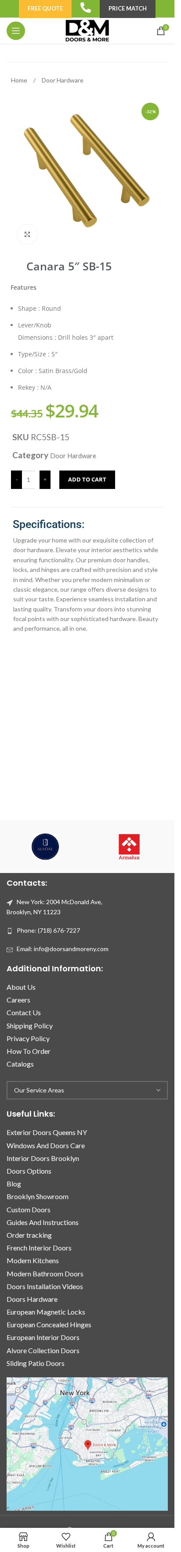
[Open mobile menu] (15, 31)
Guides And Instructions (43, 1222)
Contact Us (24, 1012)
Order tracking (29, 1235)
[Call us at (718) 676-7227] (85, 7)
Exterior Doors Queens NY (47, 1132)
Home (20, 80)
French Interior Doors (39, 1247)
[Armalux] (129, 847)
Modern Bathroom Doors (45, 1273)
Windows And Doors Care (46, 1145)
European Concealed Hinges (49, 1324)
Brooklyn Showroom (38, 1196)
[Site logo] (87, 30)
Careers (18, 999)
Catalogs (20, 1064)
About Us (21, 987)
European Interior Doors (43, 1337)
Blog (14, 1183)
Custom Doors (29, 1209)
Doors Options (29, 1171)
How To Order (29, 1051)
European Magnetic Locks (46, 1312)
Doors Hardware (32, 1299)
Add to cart (87, 479)
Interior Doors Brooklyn (43, 1158)
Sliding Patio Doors (36, 1363)
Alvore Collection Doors (43, 1350)
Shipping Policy (30, 1025)
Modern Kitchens (33, 1260)
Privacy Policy (28, 1038)
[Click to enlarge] (27, 234)
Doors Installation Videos (45, 1286)
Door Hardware (62, 80)
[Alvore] (45, 847)
